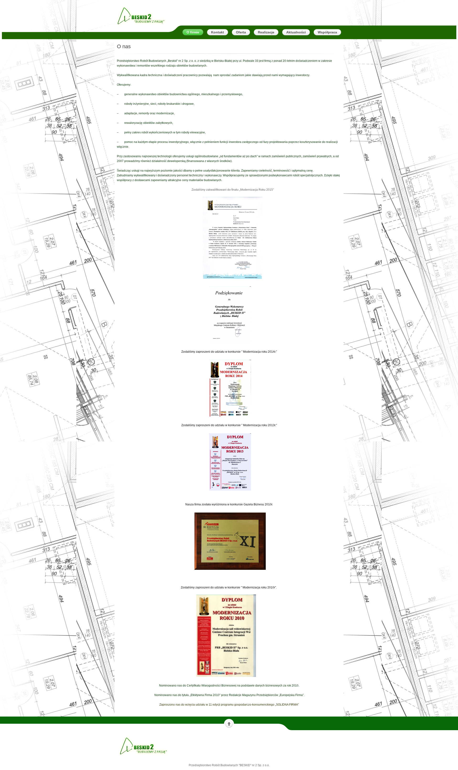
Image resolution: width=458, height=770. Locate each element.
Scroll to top (229, 723)
